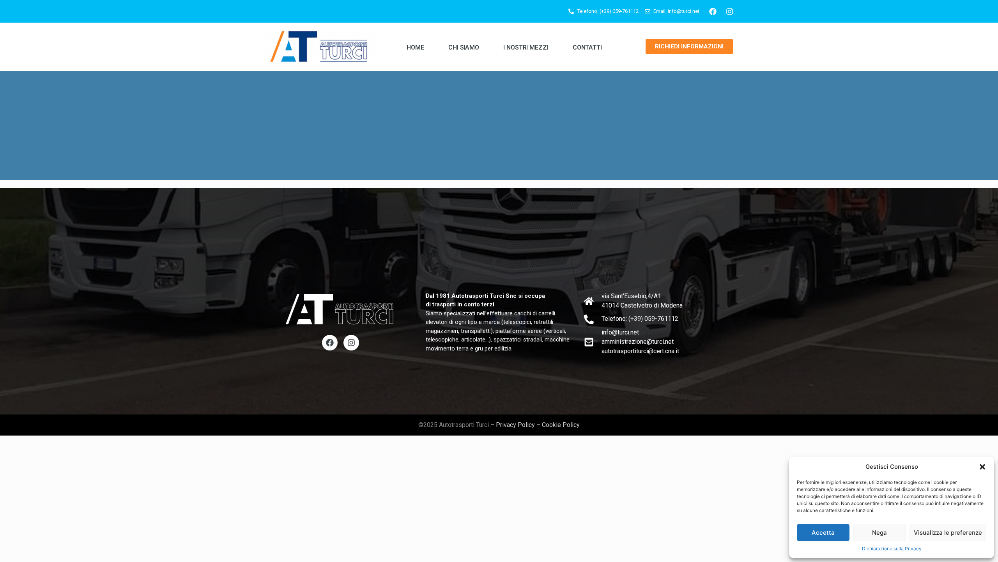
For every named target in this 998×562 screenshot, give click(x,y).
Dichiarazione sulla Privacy (892, 548)
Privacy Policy (515, 425)
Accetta (823, 532)
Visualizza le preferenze (948, 532)
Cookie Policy (561, 425)
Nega (879, 532)
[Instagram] (729, 11)
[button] (982, 467)
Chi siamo (463, 47)
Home (415, 47)
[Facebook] (712, 11)
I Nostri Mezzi (526, 47)
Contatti (587, 47)
